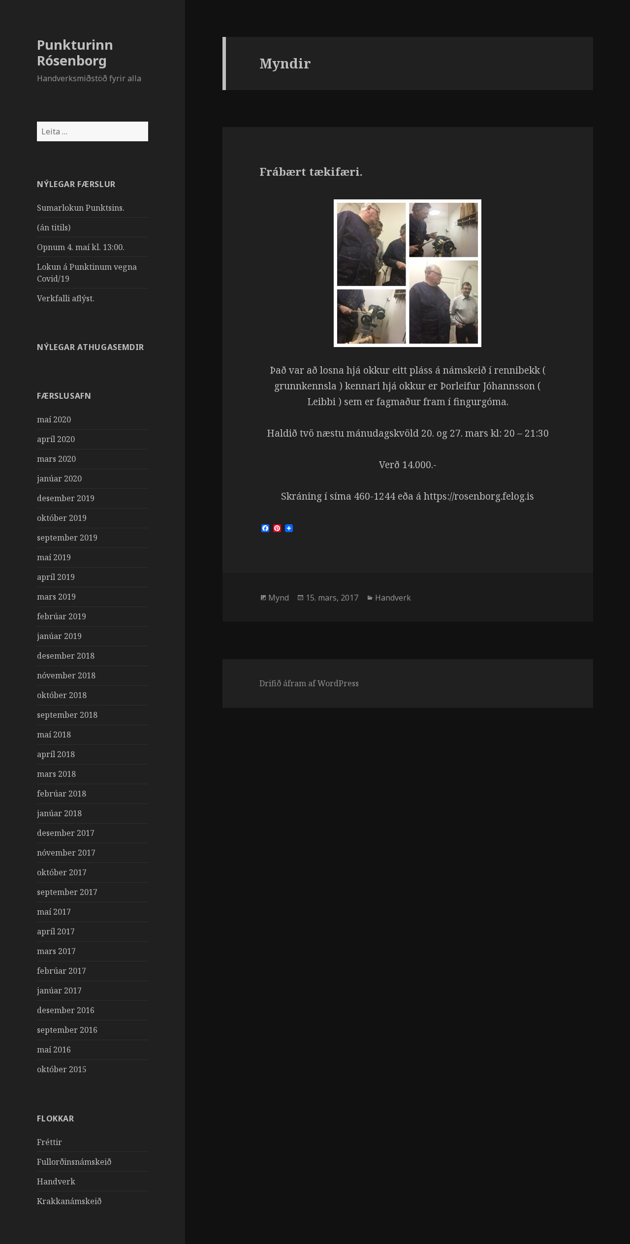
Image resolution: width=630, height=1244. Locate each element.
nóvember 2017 (66, 852)
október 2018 (62, 695)
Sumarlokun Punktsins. (81, 207)
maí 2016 (54, 1049)
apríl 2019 (56, 577)
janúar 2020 (59, 478)
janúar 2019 (59, 636)
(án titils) (53, 227)
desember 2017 (65, 833)
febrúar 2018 (61, 793)
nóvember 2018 (66, 675)
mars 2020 (56, 458)
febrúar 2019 (61, 616)
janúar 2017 (59, 990)
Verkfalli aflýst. (65, 298)
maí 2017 (54, 911)
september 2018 (67, 714)
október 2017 (62, 872)
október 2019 (62, 517)
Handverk (56, 1181)
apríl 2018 (56, 754)
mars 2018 (56, 773)
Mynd (278, 597)
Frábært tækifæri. (311, 171)
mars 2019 (56, 596)
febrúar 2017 (61, 970)
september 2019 (67, 537)
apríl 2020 (56, 439)
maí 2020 (54, 419)
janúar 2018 (59, 813)
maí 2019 (54, 557)
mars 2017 (56, 951)
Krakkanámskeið (69, 1201)
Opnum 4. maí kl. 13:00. (81, 247)
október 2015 (62, 1069)
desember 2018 (65, 655)
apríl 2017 (56, 931)
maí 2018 (54, 734)
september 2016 (67, 1029)
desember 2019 (65, 498)
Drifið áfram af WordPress (309, 683)
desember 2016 (65, 1010)
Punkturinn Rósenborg (75, 52)
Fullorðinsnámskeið (74, 1161)
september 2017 (67, 892)
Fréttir (49, 1142)
